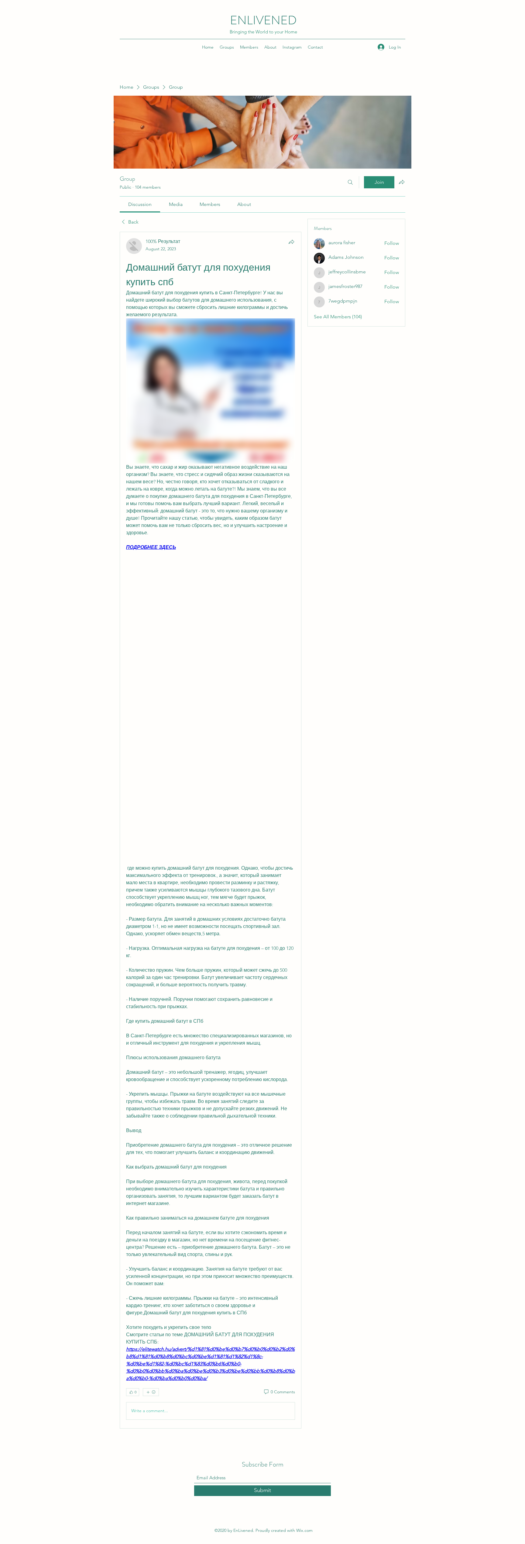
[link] (140, 204)
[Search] (350, 182)
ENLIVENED (263, 20)
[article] (210, 830)
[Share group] (401, 182)
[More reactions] (151, 1392)
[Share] (291, 241)
